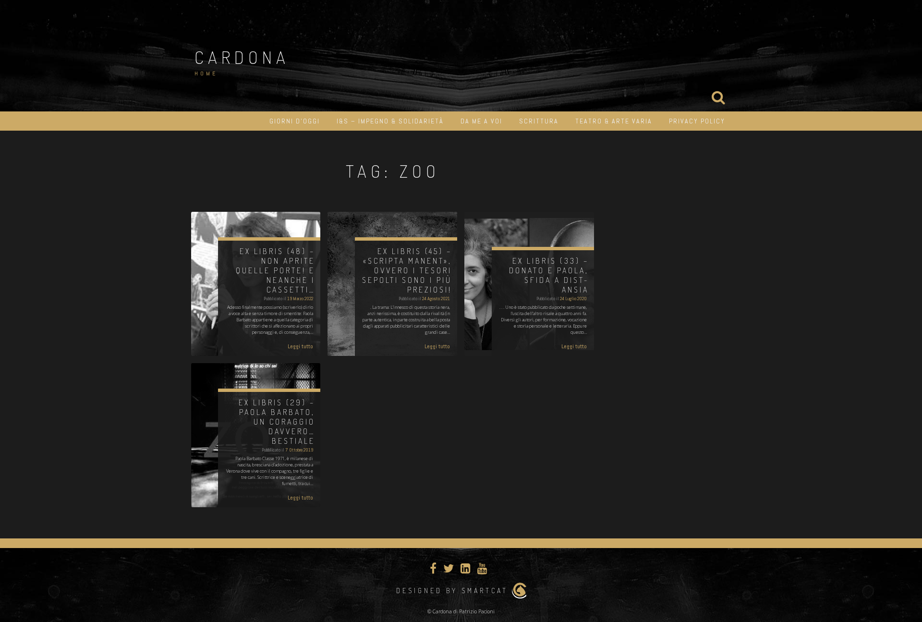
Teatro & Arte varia (613, 121)
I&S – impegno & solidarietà (390, 121)
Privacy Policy (697, 121)
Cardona (242, 57)
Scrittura (538, 121)
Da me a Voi (481, 121)
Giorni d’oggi (294, 121)
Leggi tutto (300, 346)
